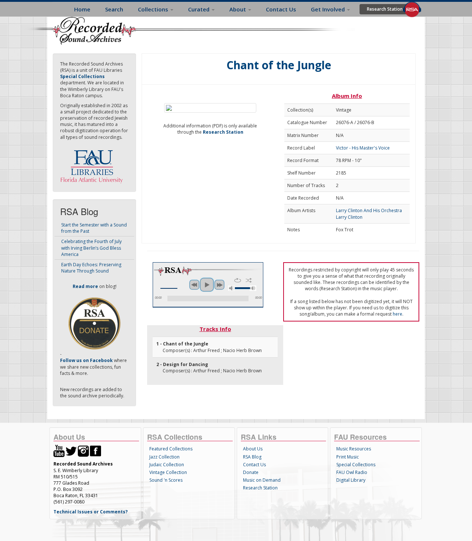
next (219, 285)
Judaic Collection (166, 464)
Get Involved (328, 9)
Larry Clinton (349, 217)
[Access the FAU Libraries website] (93, 164)
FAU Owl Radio (351, 472)
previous (194, 285)
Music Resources (353, 449)
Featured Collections (170, 449)
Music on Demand (262, 480)
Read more (85, 286)
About (238, 9)
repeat (237, 280)
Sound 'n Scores (166, 480)
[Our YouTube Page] (59, 450)
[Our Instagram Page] (83, 450)
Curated (199, 9)
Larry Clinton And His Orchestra (369, 210)
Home (82, 9)
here (397, 314)
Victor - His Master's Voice (363, 148)
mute (231, 288)
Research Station (385, 9)
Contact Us (281, 9)
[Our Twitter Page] (71, 450)
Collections (154, 9)
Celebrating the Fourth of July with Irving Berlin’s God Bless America (91, 247)
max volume (253, 288)
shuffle (248, 280)
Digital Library (350, 480)
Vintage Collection (168, 472)
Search (114, 9)
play (206, 284)
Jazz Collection (164, 457)
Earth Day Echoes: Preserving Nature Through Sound (91, 267)
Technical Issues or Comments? (90, 512)
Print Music (347, 457)
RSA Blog (252, 457)
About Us (253, 449)
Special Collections (355, 464)
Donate (250, 472)
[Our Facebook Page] (95, 450)
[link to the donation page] (94, 323)
